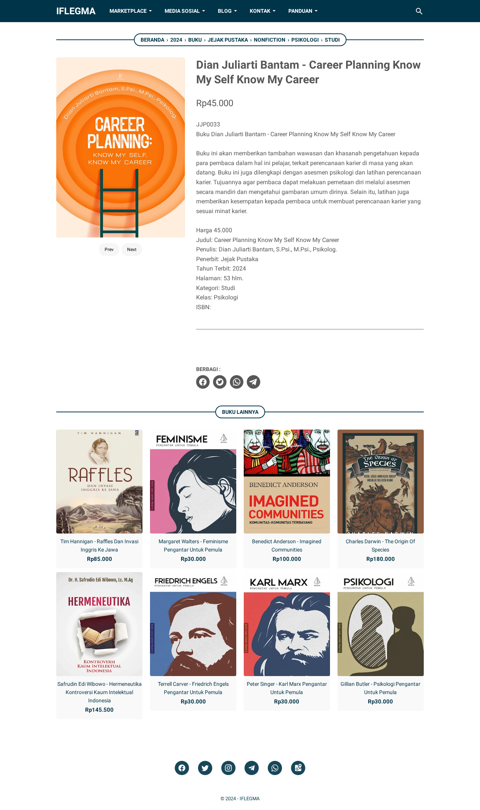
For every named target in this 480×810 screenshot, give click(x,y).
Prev (109, 249)
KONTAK (260, 11)
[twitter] (219, 382)
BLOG (225, 11)
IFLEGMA (76, 11)
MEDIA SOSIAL (182, 11)
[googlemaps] (298, 768)
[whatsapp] (236, 382)
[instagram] (228, 768)
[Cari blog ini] (419, 11)
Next (131, 249)
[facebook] (203, 382)
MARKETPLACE (128, 11)
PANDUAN (300, 11)
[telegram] (253, 382)
